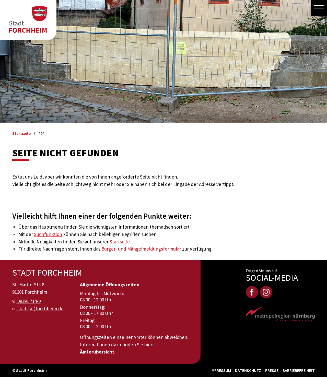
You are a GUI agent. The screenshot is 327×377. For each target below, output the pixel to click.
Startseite (120, 242)
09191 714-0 (29, 301)
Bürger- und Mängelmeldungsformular (141, 249)
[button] (319, 8)
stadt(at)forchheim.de (40, 308)
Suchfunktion (48, 234)
